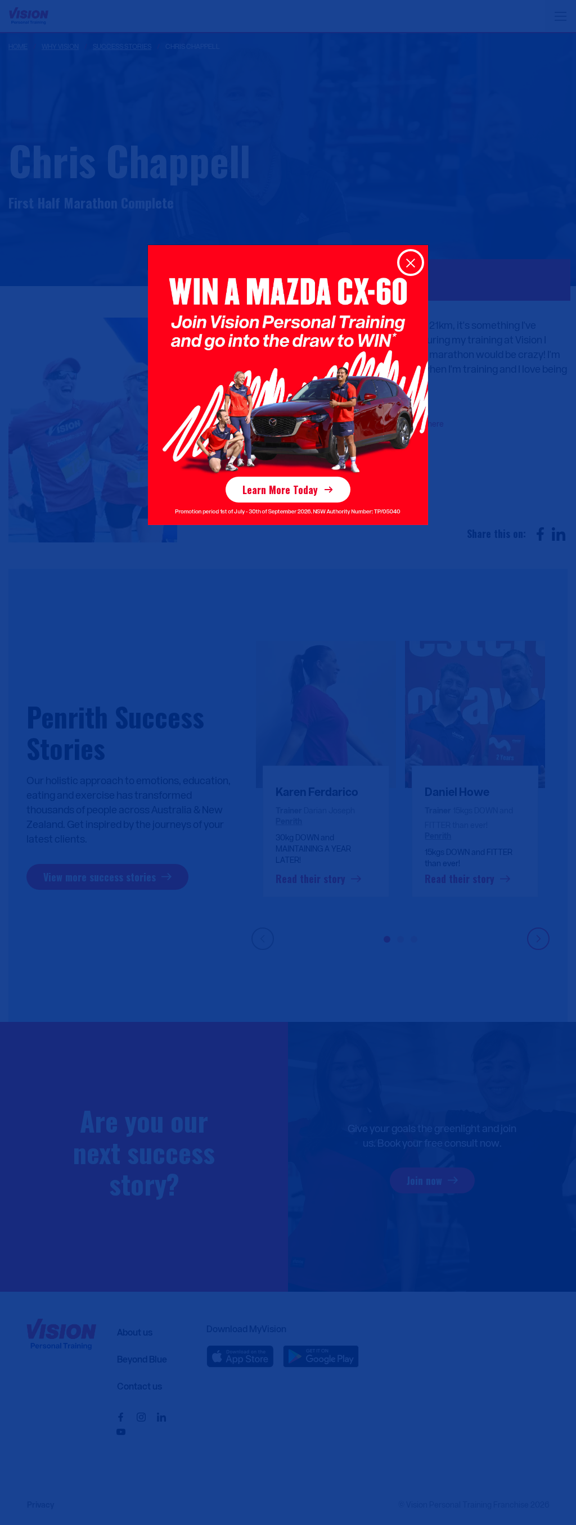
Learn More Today (280, 489)
